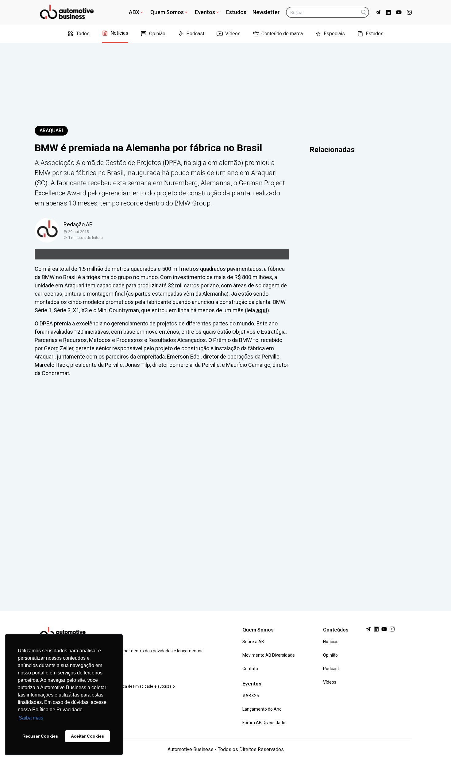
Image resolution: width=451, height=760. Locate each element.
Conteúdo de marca (282, 33)
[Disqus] (225, 488)
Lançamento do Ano (262, 709)
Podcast (195, 33)
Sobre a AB (253, 641)
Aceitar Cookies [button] (87, 736)
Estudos (236, 12)
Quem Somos (167, 12)
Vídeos (233, 33)
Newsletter (266, 12)
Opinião (157, 33)
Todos (83, 33)
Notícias (119, 33)
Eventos (205, 12)
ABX (134, 12)
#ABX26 (250, 695)
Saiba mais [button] (31, 717)
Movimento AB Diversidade (268, 655)
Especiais (334, 33)
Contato (250, 668)
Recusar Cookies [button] (40, 736)
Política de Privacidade (133, 686)
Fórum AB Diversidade (263, 722)
